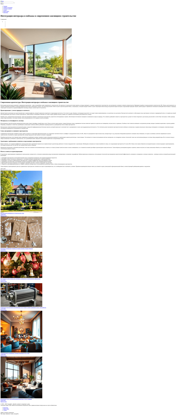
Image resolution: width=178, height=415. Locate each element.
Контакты (5, 12)
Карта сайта (6, 11)
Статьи (5, 10)
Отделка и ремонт (7, 8)
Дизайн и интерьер (7, 7)
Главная (5, 6)
